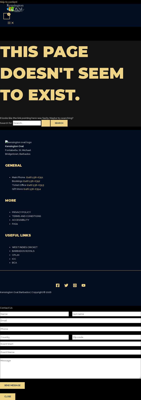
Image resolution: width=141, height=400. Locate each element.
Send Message (12, 385)
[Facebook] (58, 286)
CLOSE (7, 396)
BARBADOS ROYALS (23, 251)
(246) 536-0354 (32, 189)
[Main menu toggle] (10, 23)
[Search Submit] (45, 123)
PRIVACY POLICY (21, 212)
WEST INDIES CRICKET (25, 247)
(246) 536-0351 (34, 177)
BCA (14, 262)
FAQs (15, 223)
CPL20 (15, 254)
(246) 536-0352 (31, 181)
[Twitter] (66, 286)
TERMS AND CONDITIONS (26, 216)
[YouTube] (83, 286)
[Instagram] (75, 286)
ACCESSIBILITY (20, 219)
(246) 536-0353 (35, 185)
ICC (14, 258)
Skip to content (8, 2)
